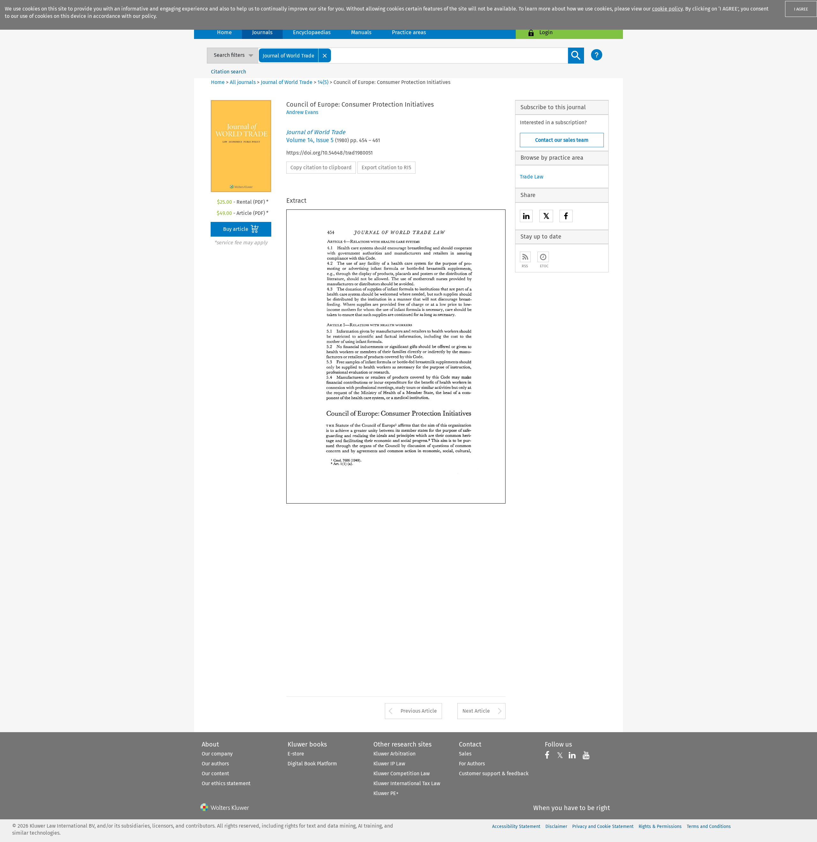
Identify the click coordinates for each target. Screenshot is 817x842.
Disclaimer (556, 826)
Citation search (228, 72)
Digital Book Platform (312, 764)
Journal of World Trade (286, 82)
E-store (296, 754)
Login (546, 32)
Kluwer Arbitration (394, 754)
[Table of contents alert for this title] (543, 257)
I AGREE (801, 9)
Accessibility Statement (516, 826)
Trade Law (531, 177)
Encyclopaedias (312, 32)
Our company (217, 754)
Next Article (476, 711)
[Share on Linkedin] (526, 217)
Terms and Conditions (709, 826)
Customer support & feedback (493, 773)
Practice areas (409, 32)
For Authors (472, 764)
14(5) (323, 82)
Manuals (361, 32)
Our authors (215, 764)
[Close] (325, 55)
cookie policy (667, 9)
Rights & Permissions (660, 826)
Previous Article (419, 711)
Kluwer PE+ (386, 793)
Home (224, 32)
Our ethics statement (226, 783)
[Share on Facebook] (566, 217)
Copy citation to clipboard (321, 167)
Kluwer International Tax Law (406, 783)
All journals (243, 82)
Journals (262, 32)
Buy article (236, 229)
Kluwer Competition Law (401, 773)
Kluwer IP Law (389, 764)
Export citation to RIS (386, 167)
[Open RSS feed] (525, 257)
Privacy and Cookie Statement (602, 826)
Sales (465, 754)
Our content (215, 773)
